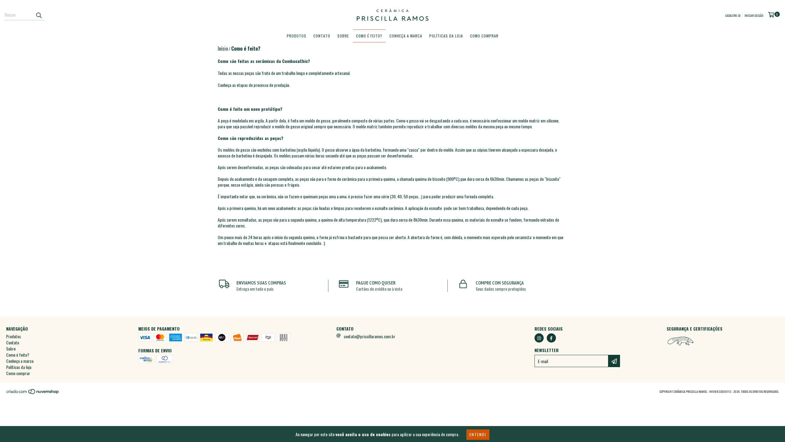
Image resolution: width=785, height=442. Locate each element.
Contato (321, 35)
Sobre (343, 35)
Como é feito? (369, 35)
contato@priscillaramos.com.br (369, 336)
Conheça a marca (405, 35)
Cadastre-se (733, 15)
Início (223, 48)
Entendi (477, 434)
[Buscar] (39, 14)
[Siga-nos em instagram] (539, 338)
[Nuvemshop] (33, 393)
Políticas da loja (446, 35)
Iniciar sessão (754, 15)
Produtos (296, 35)
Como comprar (484, 35)
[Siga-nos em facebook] (551, 338)
